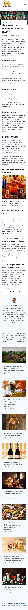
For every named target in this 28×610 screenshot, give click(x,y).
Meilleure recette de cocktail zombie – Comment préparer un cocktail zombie (20, 336)
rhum (14, 64)
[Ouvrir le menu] (25, 4)
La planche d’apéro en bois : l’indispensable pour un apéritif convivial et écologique (13, 526)
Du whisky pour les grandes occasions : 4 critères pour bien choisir (13, 494)
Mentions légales (21, 605)
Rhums (9, 22)
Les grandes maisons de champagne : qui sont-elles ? (14, 463)
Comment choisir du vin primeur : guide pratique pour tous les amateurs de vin (14, 558)
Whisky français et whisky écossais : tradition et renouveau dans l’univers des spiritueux (14, 369)
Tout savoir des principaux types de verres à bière (13, 434)
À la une (4, 22)
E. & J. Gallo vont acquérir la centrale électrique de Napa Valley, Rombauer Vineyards (7, 336)
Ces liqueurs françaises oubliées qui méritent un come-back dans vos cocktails (12, 403)
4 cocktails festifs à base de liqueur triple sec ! (13, 589)
